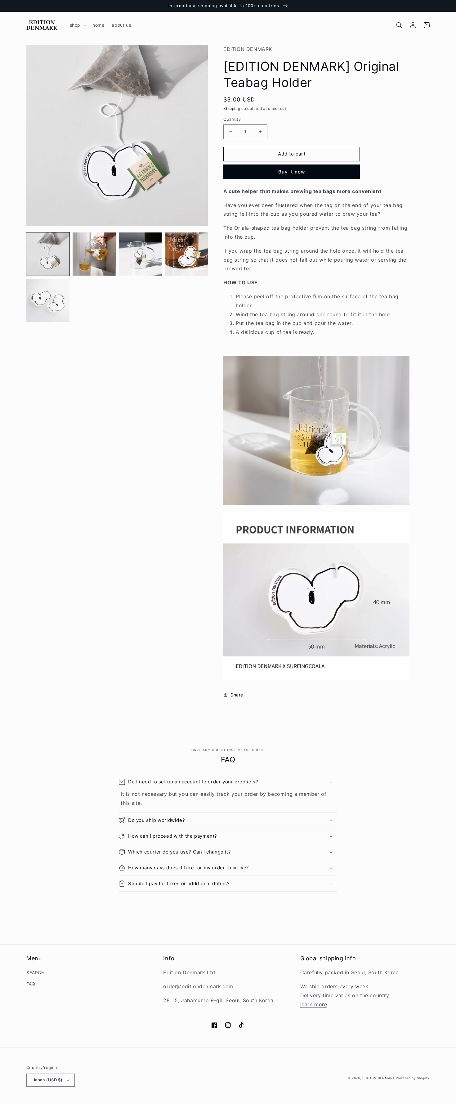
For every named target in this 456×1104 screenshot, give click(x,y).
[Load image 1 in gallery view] (47, 254)
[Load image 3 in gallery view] (140, 254)
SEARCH (35, 972)
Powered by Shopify (413, 1078)
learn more (313, 1004)
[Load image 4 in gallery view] (186, 254)
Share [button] (236, 694)
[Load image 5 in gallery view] (47, 300)
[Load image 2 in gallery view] (94, 254)
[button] (77, 25)
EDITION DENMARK (378, 1078)
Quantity (232, 119)
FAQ (30, 983)
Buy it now (291, 172)
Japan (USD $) (47, 1079)
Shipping (231, 108)
